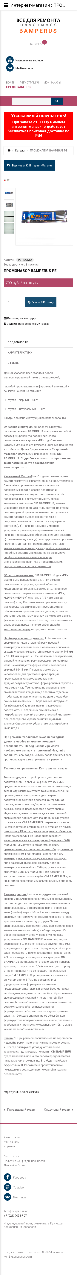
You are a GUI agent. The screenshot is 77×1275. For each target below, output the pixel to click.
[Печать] (8, 179)
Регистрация (29, 82)
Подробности (18, 342)
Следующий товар (57, 1109)
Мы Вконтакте (24, 68)
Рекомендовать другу (21, 318)
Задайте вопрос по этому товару (27, 323)
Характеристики (20, 352)
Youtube (18, 1187)
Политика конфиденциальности (24, 1161)
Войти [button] (10, 82)
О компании (11, 1156)
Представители (19, 87)
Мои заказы (52, 82)
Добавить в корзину (41, 302)
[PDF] (5, 179)
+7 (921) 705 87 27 (15, 1215)
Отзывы (13, 362)
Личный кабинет (14, 1165)
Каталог (20, 150)
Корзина (9, 1146)
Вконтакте (20, 1197)
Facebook (19, 1177)
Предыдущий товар (21, 1109)
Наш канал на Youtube (29, 60)
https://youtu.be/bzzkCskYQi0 (22, 1092)
